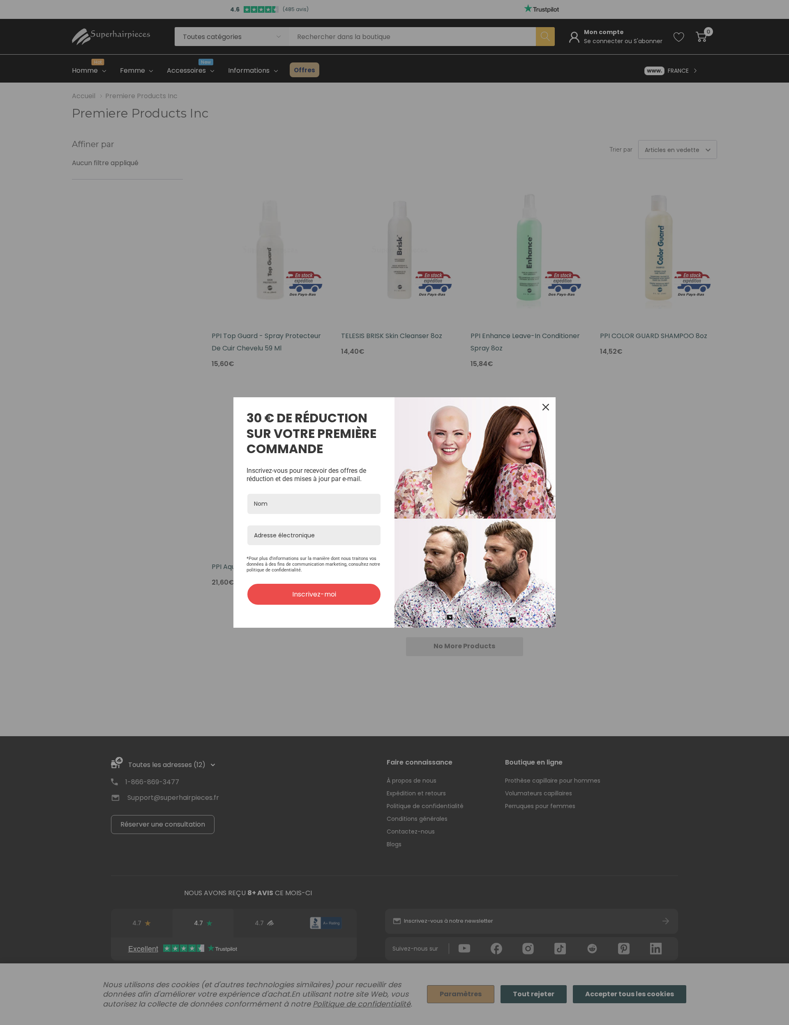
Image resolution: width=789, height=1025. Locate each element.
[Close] (546, 407)
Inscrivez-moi (314, 594)
